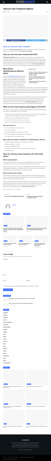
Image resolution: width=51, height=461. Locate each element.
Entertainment (6, 327)
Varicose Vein (17, 189)
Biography (5, 312)
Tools (4, 358)
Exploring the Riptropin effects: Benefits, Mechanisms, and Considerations (40, 244)
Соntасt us (10, 457)
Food (4, 334)
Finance (5, 331)
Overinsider (8, 459)
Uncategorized (6, 363)
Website (28, 280)
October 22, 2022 (12, 304)
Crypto (5, 320)
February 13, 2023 (15, 11)
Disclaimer (16, 457)
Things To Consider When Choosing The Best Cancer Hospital (21, 303)
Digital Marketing (7, 322)
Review (4, 351)
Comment (5, 259)
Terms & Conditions (31, 457)
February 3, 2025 (22, 246)
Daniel (8, 11)
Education (5, 324)
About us (4, 457)
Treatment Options (10, 189)
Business (5, 315)
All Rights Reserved (14, 459)
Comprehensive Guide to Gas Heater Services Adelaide (35, 406)
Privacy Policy (22, 457)
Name (5, 275)
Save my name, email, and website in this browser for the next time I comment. (21, 286)
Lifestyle (5, 341)
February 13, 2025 (7, 246)
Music (4, 343)
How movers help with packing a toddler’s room (34, 386)
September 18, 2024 (38, 247)
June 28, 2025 (6, 232)
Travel (4, 360)
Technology (6, 355)
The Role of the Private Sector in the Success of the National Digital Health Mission (37, 78)
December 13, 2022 (12, 300)
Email (4, 280)
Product (5, 348)
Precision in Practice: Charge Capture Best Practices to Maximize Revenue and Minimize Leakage (38, 73)
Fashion (5, 329)
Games (4, 336)
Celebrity (5, 317)
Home (4, 5)
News (4, 346)
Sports (4, 353)
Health (7, 5)
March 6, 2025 (29, 231)
